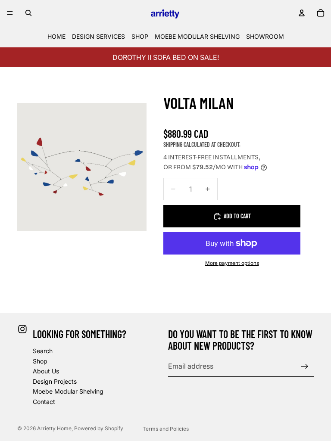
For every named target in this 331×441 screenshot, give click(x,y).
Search (43, 350)
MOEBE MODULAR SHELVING (197, 36)
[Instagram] (22, 329)
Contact (44, 401)
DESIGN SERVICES (98, 36)
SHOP (139, 36)
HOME (56, 36)
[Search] (28, 12)
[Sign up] (305, 366)
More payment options (232, 263)
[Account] (301, 12)
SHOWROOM (265, 36)
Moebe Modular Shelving (68, 391)
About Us (46, 371)
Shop (40, 360)
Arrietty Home (54, 428)
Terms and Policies (166, 428)
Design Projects (55, 381)
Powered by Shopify (98, 428)
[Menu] (10, 13)
